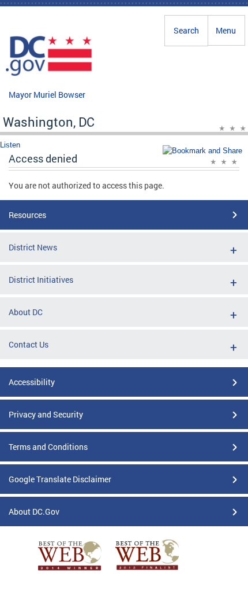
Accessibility (32, 381)
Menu (226, 30)
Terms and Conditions (48, 446)
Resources (27, 214)
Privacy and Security (46, 414)
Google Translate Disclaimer (60, 479)
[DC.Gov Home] (49, 74)
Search (186, 30)
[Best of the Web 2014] (69, 570)
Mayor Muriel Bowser (47, 94)
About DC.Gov (34, 511)
